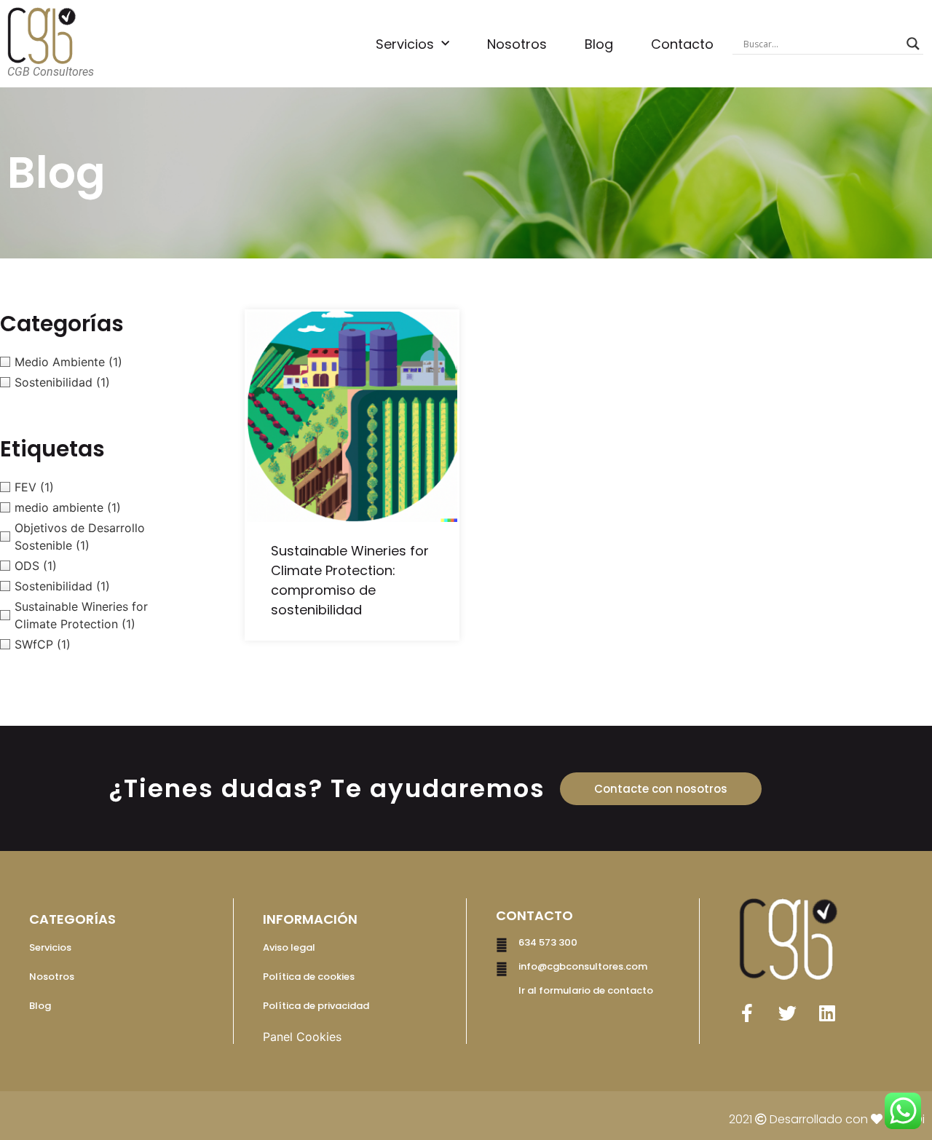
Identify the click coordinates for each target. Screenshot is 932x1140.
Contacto (682, 44)
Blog (599, 44)
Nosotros (517, 44)
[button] (661, 788)
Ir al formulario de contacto (585, 990)
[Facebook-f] (747, 1012)
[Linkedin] (827, 1012)
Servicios (405, 44)
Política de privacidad (316, 1006)
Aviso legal (289, 947)
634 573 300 (547, 942)
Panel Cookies (302, 1036)
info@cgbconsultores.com (582, 966)
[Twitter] (787, 1012)
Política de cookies (309, 976)
